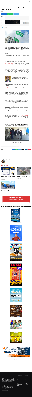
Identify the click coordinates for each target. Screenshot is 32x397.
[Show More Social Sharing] (20, 14)
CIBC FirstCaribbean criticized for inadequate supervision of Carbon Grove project (24, 155)
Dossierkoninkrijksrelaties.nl (9, 63)
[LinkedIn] (2, 27)
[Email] (2, 25)
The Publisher (8, 159)
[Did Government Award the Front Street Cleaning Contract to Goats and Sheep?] (24, 171)
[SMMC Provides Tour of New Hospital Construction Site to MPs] (8, 185)
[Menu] (2, 1)
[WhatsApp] (2, 21)
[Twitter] (2, 23)
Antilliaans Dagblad (9, 87)
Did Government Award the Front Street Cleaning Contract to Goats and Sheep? (23, 177)
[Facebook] (2, 19)
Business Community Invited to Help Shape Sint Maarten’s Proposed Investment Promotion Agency (8, 177)
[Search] (29, 1)
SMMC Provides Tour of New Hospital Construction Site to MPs (7, 190)
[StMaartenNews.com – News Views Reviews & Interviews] (16, 1)
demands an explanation (24, 115)
